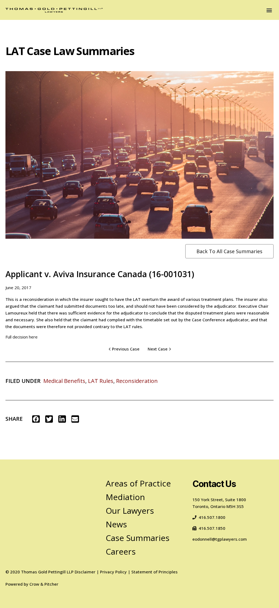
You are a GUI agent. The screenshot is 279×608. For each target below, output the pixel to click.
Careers (121, 551)
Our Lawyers (130, 510)
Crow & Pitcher (43, 584)
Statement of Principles (154, 571)
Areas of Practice (138, 483)
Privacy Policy (113, 571)
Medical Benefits (64, 381)
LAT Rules (100, 381)
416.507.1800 (212, 517)
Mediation (125, 497)
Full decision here (21, 337)
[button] (269, 9)
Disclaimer (85, 571)
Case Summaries (137, 537)
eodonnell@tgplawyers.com (219, 539)
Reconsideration (137, 381)
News (116, 524)
